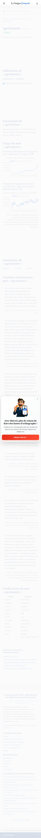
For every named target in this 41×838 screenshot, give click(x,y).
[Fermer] (37, 398)
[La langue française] (20, 4)
